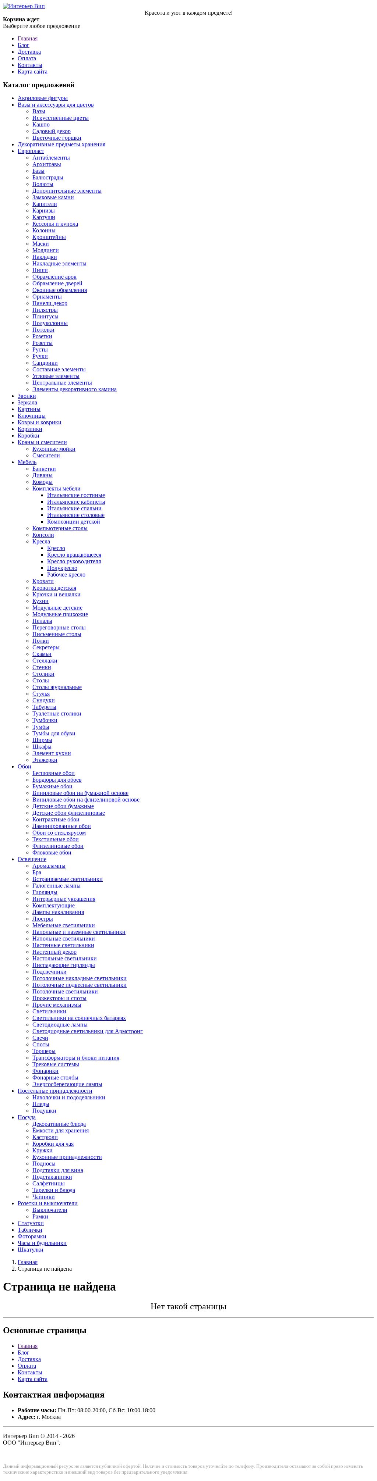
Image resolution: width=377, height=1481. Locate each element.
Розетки (42, 336)
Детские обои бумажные (63, 806)
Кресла (41, 541)
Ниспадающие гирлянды (63, 965)
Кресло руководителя (74, 561)
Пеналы (42, 621)
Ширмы (42, 740)
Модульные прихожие (60, 614)
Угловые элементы (56, 376)
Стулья (41, 693)
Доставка (29, 52)
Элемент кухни (51, 753)
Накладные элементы (59, 263)
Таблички (30, 1230)
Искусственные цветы (60, 118)
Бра (36, 872)
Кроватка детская (54, 588)
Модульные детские (57, 607)
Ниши (40, 270)
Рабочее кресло (66, 574)
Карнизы (43, 210)
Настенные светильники (63, 945)
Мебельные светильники (63, 925)
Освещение (32, 859)
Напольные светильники (63, 938)
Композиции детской (73, 521)
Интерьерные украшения (63, 899)
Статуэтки (31, 1223)
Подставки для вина (57, 1170)
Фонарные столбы (55, 1077)
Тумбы (40, 727)
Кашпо (41, 124)
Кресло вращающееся (74, 555)
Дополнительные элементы (67, 191)
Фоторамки (32, 1236)
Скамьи (42, 654)
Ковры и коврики (39, 422)
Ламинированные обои (61, 826)
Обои (24, 766)
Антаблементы (51, 157)
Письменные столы (56, 634)
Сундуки (43, 700)
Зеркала (27, 402)
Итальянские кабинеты (76, 502)
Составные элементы (59, 369)
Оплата (27, 58)
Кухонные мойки (53, 449)
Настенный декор (54, 952)
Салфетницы (48, 1183)
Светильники (49, 1011)
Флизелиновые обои (58, 846)
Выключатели (49, 1210)
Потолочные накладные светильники (79, 978)
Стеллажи (44, 660)
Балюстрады (47, 177)
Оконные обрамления (59, 290)
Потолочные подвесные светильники (79, 985)
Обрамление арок (54, 277)
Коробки (28, 435)
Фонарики (45, 1071)
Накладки (44, 257)
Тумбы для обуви (53, 733)
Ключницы (32, 416)
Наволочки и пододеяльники (68, 1097)
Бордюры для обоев (57, 780)
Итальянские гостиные (76, 495)
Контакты (30, 65)
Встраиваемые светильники (67, 879)
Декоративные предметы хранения (61, 144)
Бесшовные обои (53, 773)
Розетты (42, 343)
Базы (38, 171)
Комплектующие (53, 905)
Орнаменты (47, 296)
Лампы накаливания (58, 912)
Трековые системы (55, 1064)
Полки (40, 641)
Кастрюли (45, 1137)
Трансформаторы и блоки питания (75, 1057)
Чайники (43, 1196)
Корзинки (30, 429)
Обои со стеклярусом (59, 832)
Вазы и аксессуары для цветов (56, 104)
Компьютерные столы (60, 528)
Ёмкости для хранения (60, 1130)
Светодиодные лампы (60, 1024)
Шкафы (42, 746)
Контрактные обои (56, 819)
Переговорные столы (59, 627)
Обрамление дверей (57, 283)
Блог (23, 45)
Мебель (27, 462)
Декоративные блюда (59, 1124)
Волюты (42, 184)
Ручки (40, 356)
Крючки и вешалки (56, 594)
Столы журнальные (57, 687)
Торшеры (44, 1051)
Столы (40, 680)
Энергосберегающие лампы (67, 1084)
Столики (43, 674)
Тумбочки (44, 720)
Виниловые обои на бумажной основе (80, 793)
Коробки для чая (53, 1144)
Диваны (42, 475)
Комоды (42, 482)
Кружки (42, 1150)
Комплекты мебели (56, 488)
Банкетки (44, 468)
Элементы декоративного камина (74, 389)
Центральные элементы (62, 382)
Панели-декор (49, 303)
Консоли (43, 535)
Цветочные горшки (56, 138)
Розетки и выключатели (48, 1203)
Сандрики (45, 363)
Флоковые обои (51, 852)
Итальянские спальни (74, 508)
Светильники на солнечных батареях (79, 1018)
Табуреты (44, 707)
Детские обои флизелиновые (68, 813)
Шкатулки (30, 1249)
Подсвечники (49, 971)
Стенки (41, 667)
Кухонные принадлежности (67, 1157)
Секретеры (46, 647)
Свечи (40, 1038)
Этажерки (44, 760)
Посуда (27, 1117)
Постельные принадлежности (55, 1091)
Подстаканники (52, 1177)
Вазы (38, 111)
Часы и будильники (42, 1243)
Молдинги (45, 250)
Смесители (46, 455)
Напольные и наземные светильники (79, 932)
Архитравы (46, 164)
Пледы (40, 1104)
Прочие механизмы (56, 1005)
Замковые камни (53, 197)
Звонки (27, 396)
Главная (28, 38)
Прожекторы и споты (59, 998)
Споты (40, 1044)
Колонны (44, 230)
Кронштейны (49, 237)
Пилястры (45, 310)
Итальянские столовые (76, 515)
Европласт (31, 151)
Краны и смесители (42, 442)
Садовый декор (51, 131)
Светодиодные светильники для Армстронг (87, 1031)
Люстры (42, 919)
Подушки (44, 1110)
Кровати (43, 581)
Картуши (43, 217)
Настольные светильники (64, 958)
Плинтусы (45, 316)
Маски (40, 243)
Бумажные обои (52, 786)
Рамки (40, 1216)
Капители (44, 204)
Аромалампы (49, 866)
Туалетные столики (56, 713)
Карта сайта (32, 71)
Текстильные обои (55, 839)
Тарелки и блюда (53, 1190)
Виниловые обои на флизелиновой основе (86, 799)
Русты (40, 349)
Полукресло (62, 568)
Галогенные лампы (56, 885)
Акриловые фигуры (43, 98)
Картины (29, 409)
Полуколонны (50, 323)
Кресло (56, 548)
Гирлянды (44, 892)
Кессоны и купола (55, 224)
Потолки (43, 329)
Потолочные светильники (65, 991)
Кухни (40, 601)
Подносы (44, 1163)
